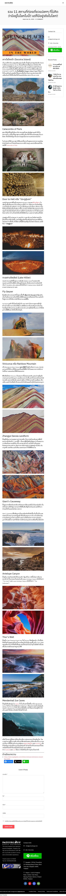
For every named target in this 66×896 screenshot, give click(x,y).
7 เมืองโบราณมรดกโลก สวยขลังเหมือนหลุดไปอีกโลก (55, 77)
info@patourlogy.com (54, 39)
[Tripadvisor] (38, 883)
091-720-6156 (54, 43)
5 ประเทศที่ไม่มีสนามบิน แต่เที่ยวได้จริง (57, 66)
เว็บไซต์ (4, 813)
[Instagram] (34, 883)
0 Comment (39, 19)
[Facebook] (25, 883)
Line (14, 750)
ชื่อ (4, 796)
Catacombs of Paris (12, 145)
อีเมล (4, 804)
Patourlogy (38, 743)
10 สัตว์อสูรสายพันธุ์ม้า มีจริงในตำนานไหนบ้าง (55, 89)
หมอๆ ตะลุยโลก (27, 743)
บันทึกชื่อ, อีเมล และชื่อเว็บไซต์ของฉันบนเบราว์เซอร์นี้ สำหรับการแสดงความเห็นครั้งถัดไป (23, 821)
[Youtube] (29, 883)
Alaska (17, 704)
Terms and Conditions (52, 891)
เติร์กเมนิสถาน (36, 202)
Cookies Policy (32, 891)
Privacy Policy (41, 891)
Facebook (7, 750)
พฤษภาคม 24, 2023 (28, 19)
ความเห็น (5, 774)
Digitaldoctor (21, 891)
